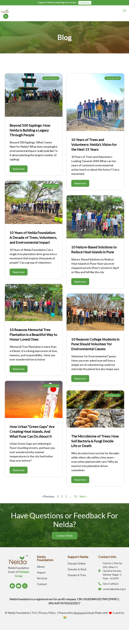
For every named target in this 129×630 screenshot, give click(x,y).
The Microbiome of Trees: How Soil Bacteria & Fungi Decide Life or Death (95, 441)
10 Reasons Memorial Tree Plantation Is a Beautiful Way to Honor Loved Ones (33, 334)
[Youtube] (18, 586)
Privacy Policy (48, 612)
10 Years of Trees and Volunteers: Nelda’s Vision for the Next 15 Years (94, 144)
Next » (83, 496)
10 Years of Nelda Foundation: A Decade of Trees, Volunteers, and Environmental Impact (33, 237)
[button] (124, 11)
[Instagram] (25, 586)
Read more (18, 168)
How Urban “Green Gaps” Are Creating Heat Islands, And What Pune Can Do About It (32, 431)
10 (75, 496)
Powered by (72, 612)
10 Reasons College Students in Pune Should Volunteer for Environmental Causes (95, 344)
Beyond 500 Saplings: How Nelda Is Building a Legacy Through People (30, 130)
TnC (34, 612)
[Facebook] (12, 586)
